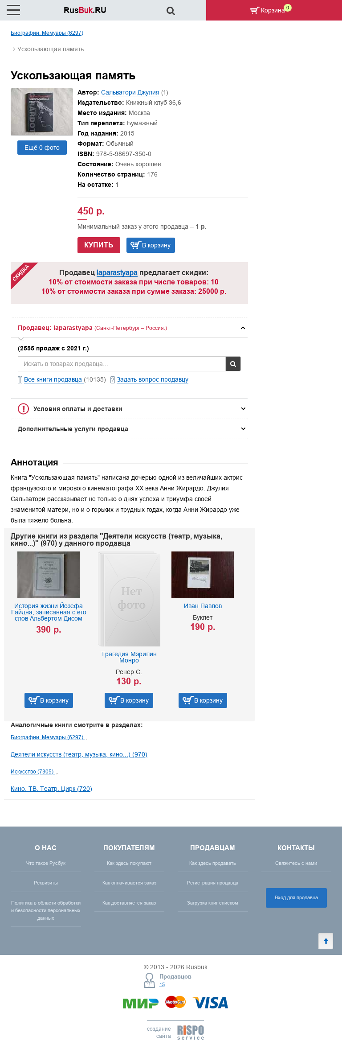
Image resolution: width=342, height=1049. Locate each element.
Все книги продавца (54, 379)
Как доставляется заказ (129, 903)
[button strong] (129, 327)
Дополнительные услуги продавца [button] (73, 428)
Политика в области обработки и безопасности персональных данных (46, 910)
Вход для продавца (296, 897)
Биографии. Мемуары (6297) (47, 32)
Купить (99, 245)
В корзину (156, 245)
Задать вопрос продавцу (152, 379)
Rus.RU (85, 10)
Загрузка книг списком (212, 903)
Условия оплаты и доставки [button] (77, 408)
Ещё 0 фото (42, 147)
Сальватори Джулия (130, 92)
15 (162, 984)
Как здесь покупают (129, 863)
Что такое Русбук (45, 863)
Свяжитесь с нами (296, 863)
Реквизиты (46, 883)
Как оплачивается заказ (129, 883)
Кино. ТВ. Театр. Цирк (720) (51, 788)
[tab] (129, 327)
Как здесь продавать (212, 863)
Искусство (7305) (33, 771)
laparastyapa (117, 272)
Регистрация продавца (212, 883)
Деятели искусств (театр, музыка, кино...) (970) (79, 754)
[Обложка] (42, 132)
